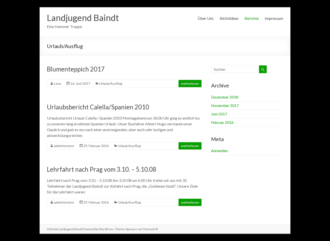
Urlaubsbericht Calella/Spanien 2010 (98, 107)
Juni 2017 (219, 114)
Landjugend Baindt (83, 17)
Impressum (274, 18)
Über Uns (206, 18)
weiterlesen (190, 83)
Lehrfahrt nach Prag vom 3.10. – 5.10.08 (101, 169)
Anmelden (219, 150)
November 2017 (225, 105)
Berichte (251, 18)
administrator (64, 146)
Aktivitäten (229, 18)
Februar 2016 (222, 122)
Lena (57, 83)
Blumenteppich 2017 (76, 69)
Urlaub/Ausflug (110, 83)
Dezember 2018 (224, 97)
